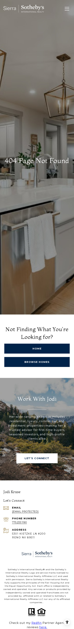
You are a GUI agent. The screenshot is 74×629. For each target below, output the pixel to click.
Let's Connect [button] (37, 458)
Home (37, 348)
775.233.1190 (19, 522)
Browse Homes (37, 362)
